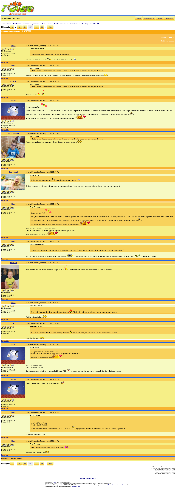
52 (36, 27)
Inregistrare (169, 18)
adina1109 (13, 81)
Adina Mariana (13, 133)
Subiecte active (149, 18)
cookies (62, 484)
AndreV (13, 100)
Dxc (13, 323)
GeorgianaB (13, 172)
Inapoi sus (5, 62)
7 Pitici (54, 482)
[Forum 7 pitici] (17, 14)
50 (25, 27)
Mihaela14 (13, 263)
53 (42, 27)
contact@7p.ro (76, 486)
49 (19, 27)
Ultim (50, 27)
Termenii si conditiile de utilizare (116, 484)
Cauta (139, 18)
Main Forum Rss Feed (88, 478)
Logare (159, 18)
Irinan (13, 46)
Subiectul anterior (168, 37)
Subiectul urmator (168, 41)
